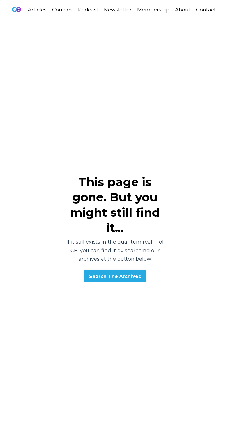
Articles (37, 10)
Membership (153, 10)
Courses (62, 10)
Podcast (88, 10)
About (182, 10)
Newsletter (118, 10)
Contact (206, 10)
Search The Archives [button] (115, 276)
